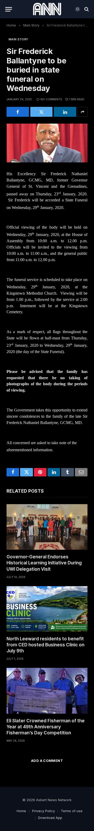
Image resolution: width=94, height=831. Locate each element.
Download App (50, 818)
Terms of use (72, 811)
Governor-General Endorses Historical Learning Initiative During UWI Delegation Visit (44, 562)
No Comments (51, 99)
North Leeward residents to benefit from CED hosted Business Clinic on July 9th (45, 644)
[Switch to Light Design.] (77, 9)
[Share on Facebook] (18, 112)
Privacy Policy (43, 811)
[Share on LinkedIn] (65, 112)
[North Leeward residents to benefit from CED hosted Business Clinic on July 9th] (47, 609)
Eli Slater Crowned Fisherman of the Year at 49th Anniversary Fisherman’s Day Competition (46, 726)
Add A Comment (47, 760)
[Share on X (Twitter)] (41, 112)
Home (21, 811)
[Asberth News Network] (47, 9)
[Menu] (8, 9)
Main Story (18, 39)
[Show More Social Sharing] (82, 112)
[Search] (86, 9)
